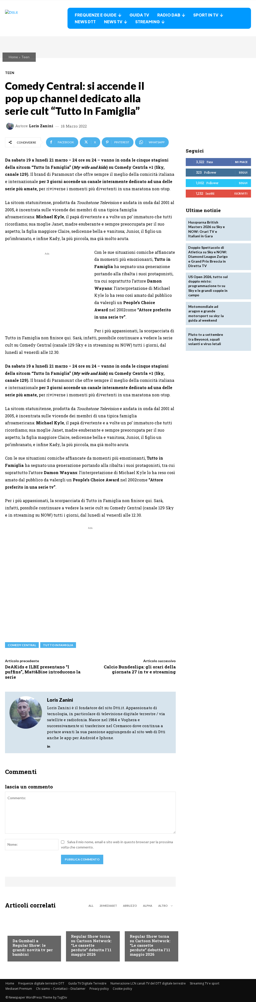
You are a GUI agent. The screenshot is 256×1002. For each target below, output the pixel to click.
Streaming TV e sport (204, 983)
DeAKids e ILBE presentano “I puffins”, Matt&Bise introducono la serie (42, 672)
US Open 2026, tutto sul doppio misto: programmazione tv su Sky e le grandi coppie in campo (208, 286)
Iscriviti (241, 193)
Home (13, 57)
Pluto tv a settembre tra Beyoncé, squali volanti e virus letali (205, 339)
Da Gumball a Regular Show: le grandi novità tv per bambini (32, 947)
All (91, 905)
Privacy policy (99, 988)
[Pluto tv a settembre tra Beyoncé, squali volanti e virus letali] (238, 339)
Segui (243, 172)
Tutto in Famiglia (58, 645)
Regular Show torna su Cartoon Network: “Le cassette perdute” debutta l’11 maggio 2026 (91, 945)
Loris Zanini (41, 126)
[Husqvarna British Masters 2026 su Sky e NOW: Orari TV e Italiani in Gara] (238, 229)
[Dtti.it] (36, 18)
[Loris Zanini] (10, 126)
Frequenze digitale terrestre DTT (41, 983)
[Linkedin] (48, 745)
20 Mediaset (108, 905)
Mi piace (241, 162)
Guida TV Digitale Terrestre (87, 983)
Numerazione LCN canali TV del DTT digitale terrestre (148, 983)
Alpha (147, 905)
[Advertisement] (47, 291)
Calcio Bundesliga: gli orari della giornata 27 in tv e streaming (140, 669)
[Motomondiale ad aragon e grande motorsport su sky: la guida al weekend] (238, 313)
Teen (25, 57)
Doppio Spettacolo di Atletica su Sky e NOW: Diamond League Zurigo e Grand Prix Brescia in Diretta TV (208, 256)
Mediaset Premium (19, 988)
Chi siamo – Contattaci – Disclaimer (61, 988)
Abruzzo (130, 905)
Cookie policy (122, 988)
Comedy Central (22, 645)
